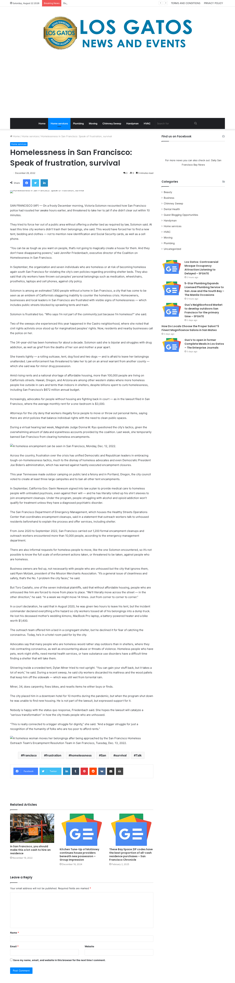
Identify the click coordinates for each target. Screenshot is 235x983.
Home (42, 123)
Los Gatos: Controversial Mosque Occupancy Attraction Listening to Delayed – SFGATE (201, 267)
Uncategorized (172, 248)
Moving (93, 123)
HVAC (147, 123)
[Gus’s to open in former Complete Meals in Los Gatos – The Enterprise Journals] (172, 345)
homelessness (81, 755)
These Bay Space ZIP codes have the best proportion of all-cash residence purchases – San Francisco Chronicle (131, 854)
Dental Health (172, 209)
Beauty (168, 192)
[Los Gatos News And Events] (117, 33)
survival (120, 755)
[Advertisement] (117, 85)
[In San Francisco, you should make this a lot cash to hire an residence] (32, 828)
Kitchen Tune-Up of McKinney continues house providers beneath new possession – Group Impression (79, 854)
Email (14, 946)
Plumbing (78, 123)
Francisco (30, 755)
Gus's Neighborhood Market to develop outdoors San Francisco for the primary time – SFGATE (204, 310)
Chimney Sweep (111, 123)
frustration (53, 755)
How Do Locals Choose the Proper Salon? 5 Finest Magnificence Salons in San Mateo (190, 328)
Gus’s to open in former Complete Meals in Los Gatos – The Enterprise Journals (204, 343)
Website (89, 946)
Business (169, 197)
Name (14, 932)
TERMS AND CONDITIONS (185, 3)
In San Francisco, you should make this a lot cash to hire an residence (30, 850)
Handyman (132, 123)
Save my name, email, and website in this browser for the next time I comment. (59, 960)
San (103, 755)
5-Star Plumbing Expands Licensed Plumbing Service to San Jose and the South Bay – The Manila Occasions (204, 289)
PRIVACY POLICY (213, 3)
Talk (139, 755)
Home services (59, 123)
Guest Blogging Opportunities (181, 214)
